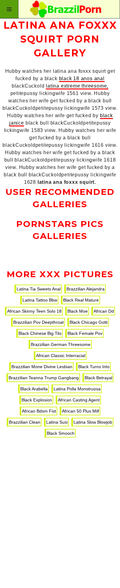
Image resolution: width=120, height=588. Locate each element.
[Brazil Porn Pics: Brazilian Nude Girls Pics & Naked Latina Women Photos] (60, 9)
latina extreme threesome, (77, 85)
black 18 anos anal (82, 78)
